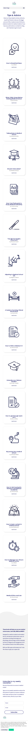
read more (14, 67)
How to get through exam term (14, 416)
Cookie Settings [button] (4, 729)
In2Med (15, 65)
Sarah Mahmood (15, 527)
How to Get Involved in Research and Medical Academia (14, 488)
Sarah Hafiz (15, 313)
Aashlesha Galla (14, 136)
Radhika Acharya (15, 170)
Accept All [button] (11, 729)
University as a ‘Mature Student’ (14, 380)
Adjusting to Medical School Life (14, 275)
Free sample (8, 654)
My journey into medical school (14, 452)
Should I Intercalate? (14, 169)
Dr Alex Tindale (14, 383)
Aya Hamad (14, 100)
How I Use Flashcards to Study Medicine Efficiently (14, 204)
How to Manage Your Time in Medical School (14, 560)
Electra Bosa (15, 419)
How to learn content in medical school (14, 524)
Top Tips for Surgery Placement (14, 239)
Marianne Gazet (14, 241)
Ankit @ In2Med (15, 454)
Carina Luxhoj (14, 206)
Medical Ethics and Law (14, 595)
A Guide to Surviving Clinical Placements (14, 310)
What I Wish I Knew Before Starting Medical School (14, 98)
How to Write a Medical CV (14, 346)
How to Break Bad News (14, 63)
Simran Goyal (15, 347)
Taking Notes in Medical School (14, 133)
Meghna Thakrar (15, 277)
